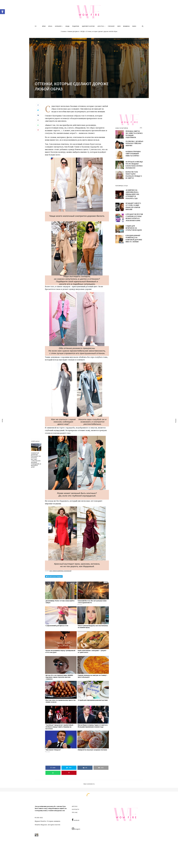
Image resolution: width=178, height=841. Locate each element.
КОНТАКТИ (75, 809)
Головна (63, 31)
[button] (2, 11)
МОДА (83, 31)
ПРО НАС (75, 812)
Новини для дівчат (73, 31)
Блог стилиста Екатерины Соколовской (60, 571)
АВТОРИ (74, 806)
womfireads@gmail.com (56, 810)
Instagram (77, 829)
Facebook (76, 820)
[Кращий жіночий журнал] (89, 12)
